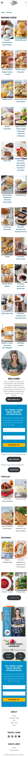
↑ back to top (14, 598)
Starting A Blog (14, 718)
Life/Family (14, 470)
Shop (14, 725)
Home (3, 12)
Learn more (9, 656)
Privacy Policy (14, 750)
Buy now (20, 656)
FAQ (14, 720)
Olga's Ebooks (14, 459)
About (14, 715)
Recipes (9, 12)
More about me (13, 399)
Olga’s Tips (14, 722)
